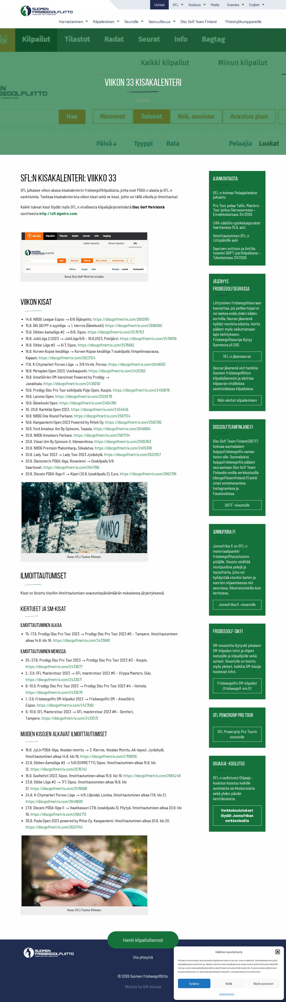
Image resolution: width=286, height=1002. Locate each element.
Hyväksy (194, 983)
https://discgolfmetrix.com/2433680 (81, 640)
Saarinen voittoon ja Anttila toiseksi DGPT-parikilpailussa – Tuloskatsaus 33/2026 (236, 253)
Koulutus (194, 4)
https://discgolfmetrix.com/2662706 (148, 473)
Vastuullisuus (159, 21)
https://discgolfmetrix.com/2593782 (133, 422)
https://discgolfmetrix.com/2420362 (117, 370)
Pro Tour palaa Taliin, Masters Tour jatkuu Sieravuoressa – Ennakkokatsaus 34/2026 (236, 210)
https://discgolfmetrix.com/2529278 (83, 396)
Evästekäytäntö (226, 993)
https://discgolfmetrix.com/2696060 (133, 325)
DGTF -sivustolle (237, 505)
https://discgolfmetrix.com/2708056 (108, 756)
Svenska (233, 4)
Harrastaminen (71, 21)
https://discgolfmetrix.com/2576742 (58, 769)
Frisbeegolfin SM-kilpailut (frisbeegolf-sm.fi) (237, 686)
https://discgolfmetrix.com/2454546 (99, 409)
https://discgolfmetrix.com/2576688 (58, 788)
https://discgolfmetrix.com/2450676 (141, 390)
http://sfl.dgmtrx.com (58, 213)
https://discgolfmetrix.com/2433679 (54, 692)
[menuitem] (159, 4)
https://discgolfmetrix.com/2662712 (58, 814)
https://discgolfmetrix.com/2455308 (123, 448)
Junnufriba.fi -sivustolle (237, 604)
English (254, 4)
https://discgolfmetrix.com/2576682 (106, 345)
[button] (278, 952)
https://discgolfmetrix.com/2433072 (69, 718)
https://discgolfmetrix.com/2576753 (116, 332)
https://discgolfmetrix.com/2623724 (67, 357)
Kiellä (229, 983)
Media (215, 4)
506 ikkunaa (152, 986)
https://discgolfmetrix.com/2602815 (121, 319)
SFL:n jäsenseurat (237, 356)
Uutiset (159, 4)
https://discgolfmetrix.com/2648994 (122, 428)
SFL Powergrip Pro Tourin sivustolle (237, 734)
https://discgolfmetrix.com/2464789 (87, 402)
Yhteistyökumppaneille (243, 21)
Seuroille (131, 21)
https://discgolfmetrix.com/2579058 (148, 338)
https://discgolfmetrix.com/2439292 (71, 383)
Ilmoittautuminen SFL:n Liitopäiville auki (231, 237)
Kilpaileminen (103, 21)
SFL (175, 4)
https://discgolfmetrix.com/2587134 (102, 435)
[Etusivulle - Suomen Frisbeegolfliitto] (47, 12)
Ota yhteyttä (143, 957)
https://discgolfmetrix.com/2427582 (65, 705)
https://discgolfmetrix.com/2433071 (54, 679)
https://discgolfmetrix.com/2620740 (54, 827)
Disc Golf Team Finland (198, 21)
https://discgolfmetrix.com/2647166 (71, 467)
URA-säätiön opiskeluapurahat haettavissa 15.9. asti (236, 225)
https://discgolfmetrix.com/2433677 (54, 666)
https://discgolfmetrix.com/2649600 (54, 801)
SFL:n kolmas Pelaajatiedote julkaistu (235, 194)
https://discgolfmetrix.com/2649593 (136, 364)
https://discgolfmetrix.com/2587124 (102, 415)
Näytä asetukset (263, 983)
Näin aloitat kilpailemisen (237, 400)
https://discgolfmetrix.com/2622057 (132, 454)
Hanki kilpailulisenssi (143, 940)
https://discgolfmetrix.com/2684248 (152, 775)
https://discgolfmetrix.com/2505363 (122, 441)
